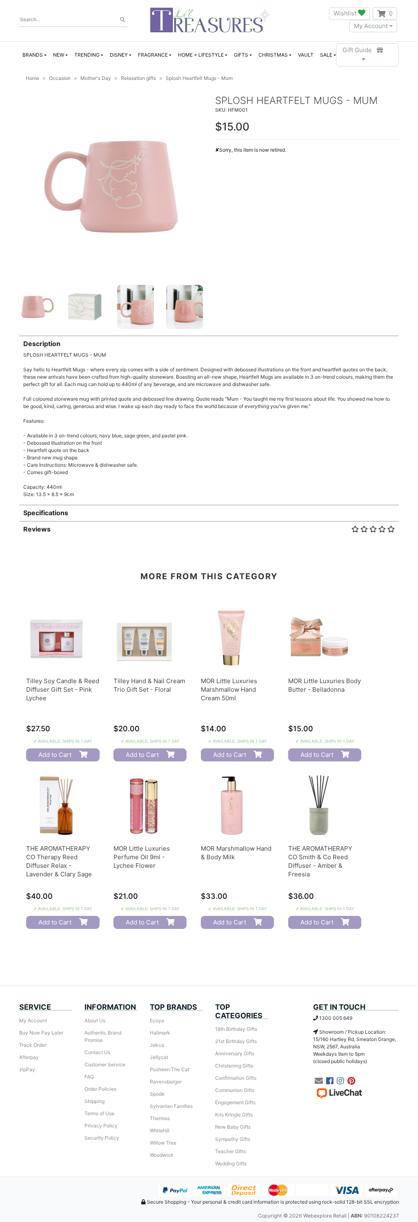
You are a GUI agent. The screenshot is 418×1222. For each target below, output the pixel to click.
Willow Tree (163, 1143)
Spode (157, 1094)
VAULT (306, 55)
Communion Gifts (234, 1090)
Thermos (160, 1118)
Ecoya (157, 1020)
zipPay (27, 1069)
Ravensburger (166, 1082)
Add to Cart (54, 755)
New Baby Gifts (233, 1127)
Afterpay (29, 1057)
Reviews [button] (37, 529)
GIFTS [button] (241, 55)
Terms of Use (99, 1113)
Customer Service (104, 1064)
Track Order (32, 1045)
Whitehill (159, 1130)
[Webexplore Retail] (210, 20)
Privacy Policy (101, 1126)
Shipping (94, 1101)
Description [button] (41, 344)
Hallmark (160, 1033)
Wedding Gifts (231, 1163)
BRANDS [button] (32, 55)
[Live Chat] (339, 1093)
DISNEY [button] (119, 55)
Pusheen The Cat (169, 1069)
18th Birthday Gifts (236, 1029)
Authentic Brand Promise (102, 1036)
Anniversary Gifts (234, 1053)
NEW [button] (58, 55)
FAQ (89, 1077)
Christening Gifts (234, 1066)
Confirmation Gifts (235, 1078)
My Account (371, 26)
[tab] (209, 416)
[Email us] (319, 1081)
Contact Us (97, 1052)
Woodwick (161, 1155)
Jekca (157, 1045)
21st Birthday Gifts (236, 1041)
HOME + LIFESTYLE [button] (201, 55)
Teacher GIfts (230, 1151)
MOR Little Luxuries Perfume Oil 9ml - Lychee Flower (141, 857)
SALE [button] (326, 55)
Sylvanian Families (171, 1106)
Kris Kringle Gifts (234, 1115)
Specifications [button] (45, 513)
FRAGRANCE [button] (153, 55)
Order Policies (100, 1089)
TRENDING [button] (87, 55)
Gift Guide (359, 50)
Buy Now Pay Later (41, 1033)
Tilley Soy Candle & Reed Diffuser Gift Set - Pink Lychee (62, 689)
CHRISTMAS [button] (273, 55)
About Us (94, 1020)
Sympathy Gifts (232, 1139)
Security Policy (101, 1138)
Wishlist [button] (346, 13)
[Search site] (122, 20)
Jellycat (159, 1057)
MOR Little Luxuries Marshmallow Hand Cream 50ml (229, 689)
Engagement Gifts (235, 1102)
